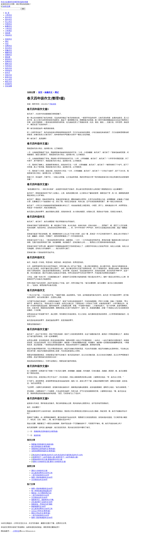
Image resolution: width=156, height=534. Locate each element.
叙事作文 (8, 26)
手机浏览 (52, 104)
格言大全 (8, 81)
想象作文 (8, 50)
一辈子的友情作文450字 (40, 475)
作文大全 (4, 2)
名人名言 (8, 79)
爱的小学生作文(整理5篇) (40, 513)
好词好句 (8, 84)
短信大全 (8, 68)
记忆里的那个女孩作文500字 (42, 502)
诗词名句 (8, 70)
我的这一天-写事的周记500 (41, 493)
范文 (12, 2)
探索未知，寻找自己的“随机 (41, 504)
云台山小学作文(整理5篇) (40, 511)
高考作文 (8, 61)
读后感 (7, 33)
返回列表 (37, 435)
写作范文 (8, 66)
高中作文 (8, 19)
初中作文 (8, 17)
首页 (40, 92)
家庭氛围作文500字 (38, 506)
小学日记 (8, 28)
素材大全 (8, 64)
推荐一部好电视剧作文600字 (42, 477)
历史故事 (8, 86)
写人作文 (8, 22)
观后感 (7, 57)
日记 (6, 43)
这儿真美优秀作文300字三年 (42, 473)
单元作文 (8, 48)
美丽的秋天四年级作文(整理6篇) (46, 431)
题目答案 (24, 2)
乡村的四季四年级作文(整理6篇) (43, 451)
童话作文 (8, 59)
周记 (6, 41)
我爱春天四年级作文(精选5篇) (42, 444)
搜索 (23, 9)
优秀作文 (8, 46)
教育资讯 (17, 2)
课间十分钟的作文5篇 (39, 471)
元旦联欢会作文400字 (39, 479)
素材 (9, 2)
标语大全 (8, 77)
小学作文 (8, 15)
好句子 (7, 73)
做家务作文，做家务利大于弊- (42, 500)
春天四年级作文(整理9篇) (40, 446)
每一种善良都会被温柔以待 (41, 491)
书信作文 (8, 35)
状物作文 (8, 55)
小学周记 (8, 31)
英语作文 (8, 39)
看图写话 (8, 52)
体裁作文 (48, 92)
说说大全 (8, 75)
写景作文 (8, 24)
